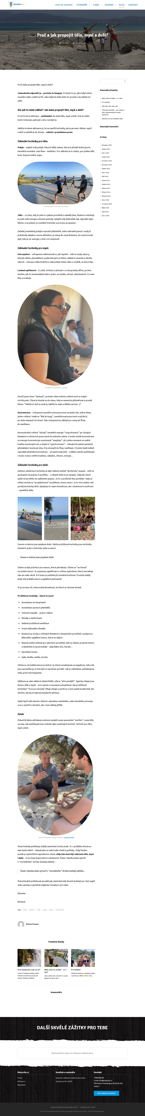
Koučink (25, 910)
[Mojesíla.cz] (16, 5)
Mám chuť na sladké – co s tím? (112, 98)
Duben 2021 (106, 188)
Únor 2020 (105, 200)
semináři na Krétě (69, 837)
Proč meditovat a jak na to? (29, 970)
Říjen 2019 (105, 208)
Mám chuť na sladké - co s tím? (55, 971)
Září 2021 (105, 176)
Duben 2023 (106, 149)
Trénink (51, 910)
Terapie (45, 910)
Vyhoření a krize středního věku (112, 119)
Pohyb (38, 910)
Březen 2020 (106, 196)
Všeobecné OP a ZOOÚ (64, 1081)
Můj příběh (21, 1085)
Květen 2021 (106, 184)
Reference (21, 1081)
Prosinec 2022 (107, 161)
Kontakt (133, 4)
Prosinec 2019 (107, 204)
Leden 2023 (106, 157)
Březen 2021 (106, 192)
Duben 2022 (106, 169)
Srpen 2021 (106, 180)
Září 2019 (105, 212)
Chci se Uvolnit (64, 4)
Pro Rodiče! (76, 970)
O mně (20, 1078)
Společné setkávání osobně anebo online (70, 1078)
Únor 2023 (105, 153)
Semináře (82, 4)
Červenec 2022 (107, 165)
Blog (121, 4)
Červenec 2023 (107, 145)
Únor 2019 (105, 216)
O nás (96, 4)
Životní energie (60, 910)
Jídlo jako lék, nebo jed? (110, 106)
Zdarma (109, 4)
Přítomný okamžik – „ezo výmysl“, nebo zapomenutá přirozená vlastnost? (113, 112)
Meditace (32, 910)
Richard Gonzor (80, 43)
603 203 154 (99, 1078)
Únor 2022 (105, 173)
